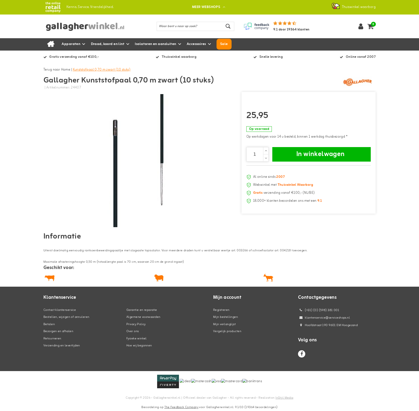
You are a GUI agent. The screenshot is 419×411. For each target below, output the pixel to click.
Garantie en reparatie (141, 310)
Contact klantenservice (59, 310)
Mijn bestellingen (225, 317)
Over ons (132, 331)
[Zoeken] (228, 26)
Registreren (221, 310)
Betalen (49, 324)
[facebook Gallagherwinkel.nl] (301, 354)
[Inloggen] (360, 26)
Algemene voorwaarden (143, 317)
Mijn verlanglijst (224, 324)
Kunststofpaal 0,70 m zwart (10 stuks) (102, 70)
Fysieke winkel (136, 338)
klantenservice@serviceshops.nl (327, 317)
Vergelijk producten (227, 331)
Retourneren (52, 338)
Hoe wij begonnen (139, 345)
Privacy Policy (136, 324)
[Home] (50, 44)
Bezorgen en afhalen (58, 331)
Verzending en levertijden (61, 345)
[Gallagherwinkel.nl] (53, 7)
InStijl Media (284, 397)
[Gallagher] (357, 82)
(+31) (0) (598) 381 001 (321, 310)
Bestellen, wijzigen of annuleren (66, 317)
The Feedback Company (181, 407)
